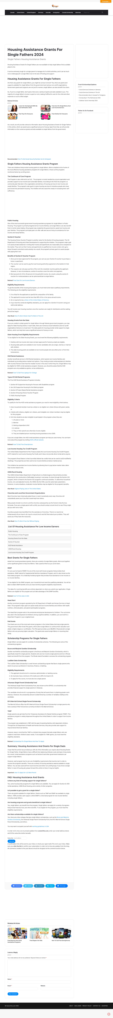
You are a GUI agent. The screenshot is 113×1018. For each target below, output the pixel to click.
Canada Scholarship (67, 12)
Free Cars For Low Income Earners (24, 280)
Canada (12, 12)
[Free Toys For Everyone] (12, 116)
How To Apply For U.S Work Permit (25, 772)
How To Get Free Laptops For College (25, 373)
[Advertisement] (56, 29)
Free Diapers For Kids (36, 940)
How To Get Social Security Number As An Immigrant (34, 159)
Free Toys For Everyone (26, 114)
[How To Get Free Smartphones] (61, 933)
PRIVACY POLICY (87, 1006)
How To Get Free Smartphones (23, 444)
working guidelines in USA (40, 826)
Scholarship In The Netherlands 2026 (89, 98)
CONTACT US (96, 1006)
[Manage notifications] (108, 1014)
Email (10, 985)
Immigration (56, 12)
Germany (40, 12)
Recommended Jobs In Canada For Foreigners (92, 95)
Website (43, 985)
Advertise (78, 12)
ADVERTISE (105, 1006)
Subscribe (10, 838)
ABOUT (71, 1006)
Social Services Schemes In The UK (89, 92)
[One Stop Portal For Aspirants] (56, 6)
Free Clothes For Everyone (60, 114)
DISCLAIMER (77, 1006)
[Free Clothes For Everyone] (45, 116)
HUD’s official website (36, 440)
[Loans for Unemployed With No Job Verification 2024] (12, 108)
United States (20, 12)
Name (10, 979)
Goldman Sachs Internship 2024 (88, 100)
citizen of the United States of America (36, 300)
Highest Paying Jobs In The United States (28, 489)
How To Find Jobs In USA (21, 596)
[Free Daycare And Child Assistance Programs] (17, 933)
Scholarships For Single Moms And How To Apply (28, 741)
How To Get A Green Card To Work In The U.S (29, 316)
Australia (48, 12)
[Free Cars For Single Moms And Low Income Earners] (45, 108)
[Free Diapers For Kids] (39, 933)
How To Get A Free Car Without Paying (27, 521)
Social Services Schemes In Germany (90, 89)
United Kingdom (31, 12)
